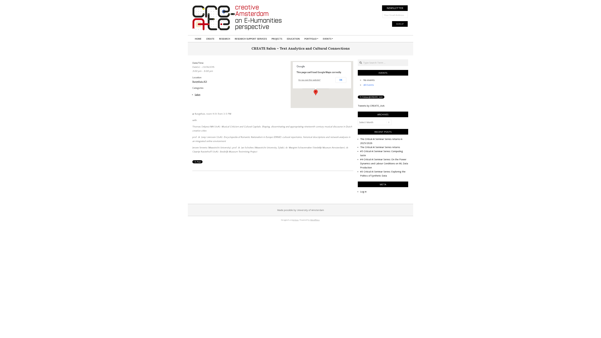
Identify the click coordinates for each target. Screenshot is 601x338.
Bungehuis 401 (199, 81)
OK (340, 80)
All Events (368, 84)
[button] (316, 92)
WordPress (315, 220)
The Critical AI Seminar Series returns (380, 147)
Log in (363, 191)
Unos (296, 220)
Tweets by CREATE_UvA (371, 105)
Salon (197, 94)
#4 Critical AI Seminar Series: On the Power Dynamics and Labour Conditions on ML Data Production (384, 163)
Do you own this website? (309, 80)
